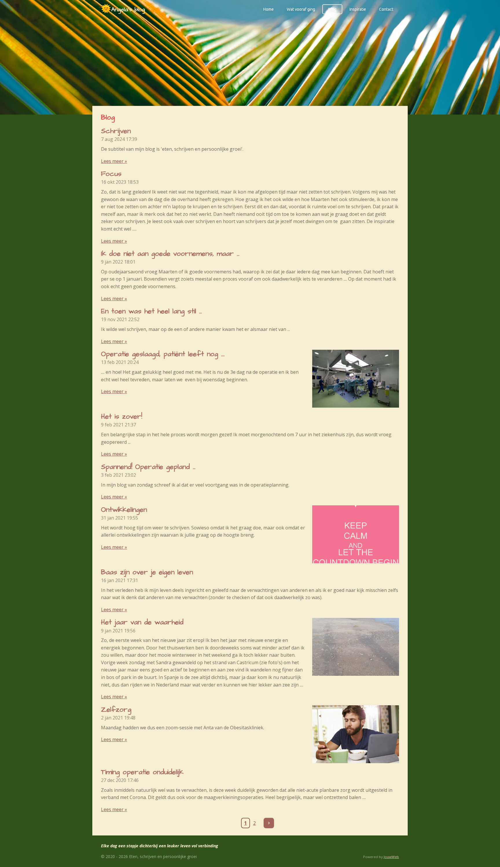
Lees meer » (114, 161)
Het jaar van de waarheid (142, 622)
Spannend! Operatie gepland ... (148, 467)
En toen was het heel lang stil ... (151, 311)
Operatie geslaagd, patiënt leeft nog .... (163, 354)
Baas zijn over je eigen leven (147, 572)
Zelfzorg (116, 710)
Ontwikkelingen (124, 510)
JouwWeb (391, 857)
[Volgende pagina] (269, 823)
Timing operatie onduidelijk (142, 772)
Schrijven (116, 131)
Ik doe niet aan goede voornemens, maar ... (170, 254)
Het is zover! (121, 416)
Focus (111, 174)
